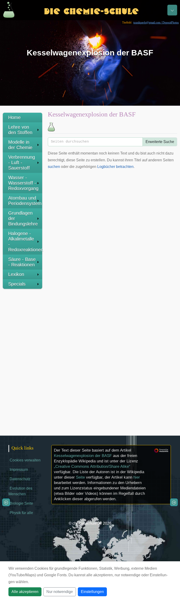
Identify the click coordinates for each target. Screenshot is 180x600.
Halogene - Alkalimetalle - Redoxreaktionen (25, 241)
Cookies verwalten (25, 460)
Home (14, 117)
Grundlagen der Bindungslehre (23, 218)
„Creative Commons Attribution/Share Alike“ (92, 466)
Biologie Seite (21, 503)
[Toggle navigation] (172, 10)
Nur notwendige (59, 592)
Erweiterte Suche (160, 142)
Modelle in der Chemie (20, 144)
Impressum (19, 470)
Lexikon (16, 274)
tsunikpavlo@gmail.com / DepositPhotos (156, 22)
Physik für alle (21, 513)
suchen (54, 167)
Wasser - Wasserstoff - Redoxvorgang (23, 183)
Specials (17, 283)
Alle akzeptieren (24, 592)
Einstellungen (92, 592)
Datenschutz (20, 479)
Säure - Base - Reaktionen (22, 262)
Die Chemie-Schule (91, 10)
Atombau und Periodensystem (25, 200)
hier (136, 477)
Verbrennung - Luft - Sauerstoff (21, 162)
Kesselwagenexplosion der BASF (83, 455)
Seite (80, 477)
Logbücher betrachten (115, 167)
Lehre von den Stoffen (20, 129)
